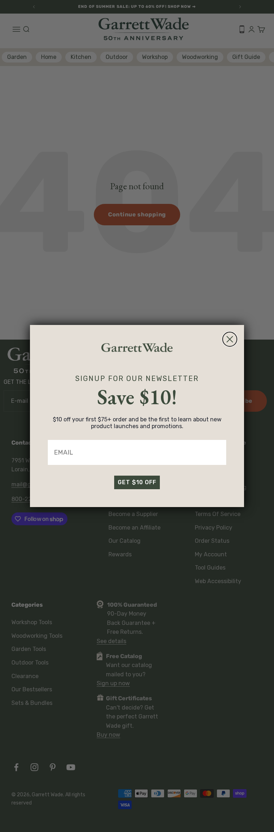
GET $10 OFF (137, 482)
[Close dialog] (230, 339)
